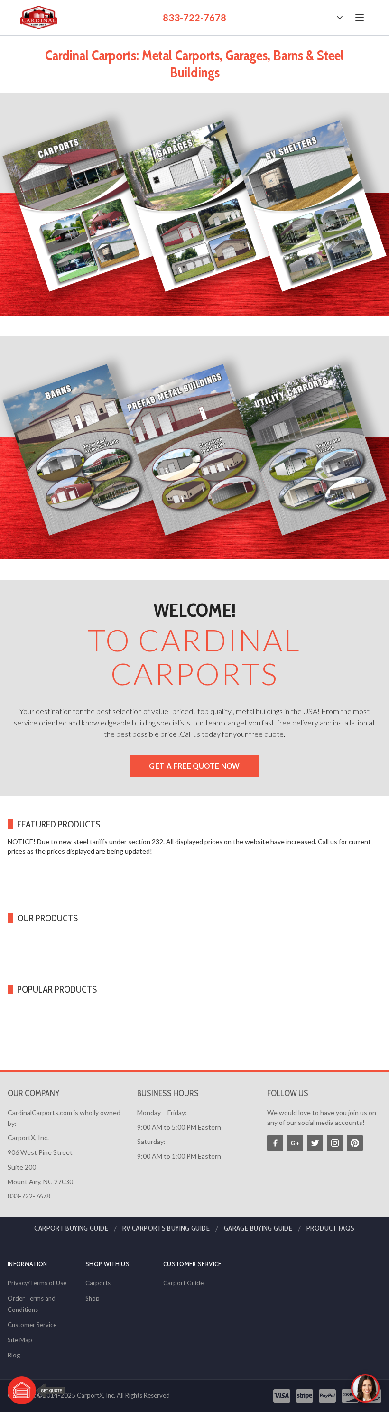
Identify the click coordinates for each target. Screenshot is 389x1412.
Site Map (20, 1340)
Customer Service (32, 1324)
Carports (98, 1283)
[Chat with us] (365, 1388)
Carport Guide (183, 1283)
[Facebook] (275, 1143)
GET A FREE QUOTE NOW (194, 766)
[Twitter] (315, 1143)
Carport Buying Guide (71, 1228)
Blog (14, 1355)
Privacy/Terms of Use (37, 1283)
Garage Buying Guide (258, 1228)
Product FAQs (330, 1228)
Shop (92, 1298)
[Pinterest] (355, 1143)
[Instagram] (335, 1143)
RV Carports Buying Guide (166, 1228)
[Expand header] (339, 17)
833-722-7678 (194, 17)
